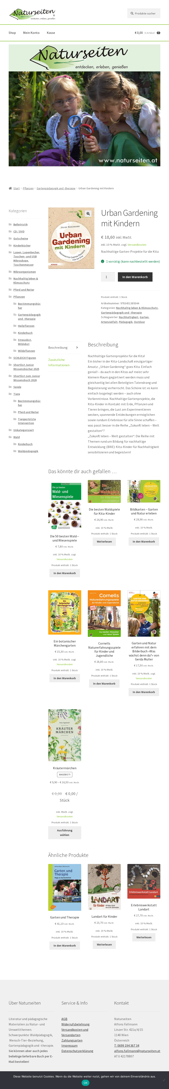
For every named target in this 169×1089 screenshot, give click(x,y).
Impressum (69, 1045)
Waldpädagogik (28, 451)
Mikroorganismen (24, 272)
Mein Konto (31, 33)
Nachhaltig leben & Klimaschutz (137, 308)
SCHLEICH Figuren (24, 358)
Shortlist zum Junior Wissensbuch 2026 (26, 378)
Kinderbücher (22, 245)
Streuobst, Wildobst (25, 342)
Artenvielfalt (109, 322)
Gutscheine (20, 238)
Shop (12, 33)
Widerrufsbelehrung (75, 1024)
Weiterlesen (104, 541)
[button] (88, 213)
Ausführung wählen (64, 832)
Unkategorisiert (23, 430)
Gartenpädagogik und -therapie (56, 188)
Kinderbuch (25, 333)
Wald (16, 437)
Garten (144, 317)
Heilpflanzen (26, 326)
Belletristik (20, 224)
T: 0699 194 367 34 (126, 1045)
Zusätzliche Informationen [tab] (58, 362)
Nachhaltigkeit (128, 317)
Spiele (17, 387)
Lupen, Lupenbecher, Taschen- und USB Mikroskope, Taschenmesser (26, 258)
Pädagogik (126, 322)
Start (16, 188)
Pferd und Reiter (23, 290)
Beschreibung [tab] (58, 347)
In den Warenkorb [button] (65, 573)
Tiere (16, 394)
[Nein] (164, 1080)
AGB (64, 1019)
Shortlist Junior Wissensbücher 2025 (26, 367)
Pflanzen (28, 188)
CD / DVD (19, 231)
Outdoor (139, 322)
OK (86, 1082)
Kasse (51, 33)
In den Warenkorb (135, 277)
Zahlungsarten (71, 1040)
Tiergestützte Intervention (27, 421)
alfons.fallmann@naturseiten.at (137, 1051)
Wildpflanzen (26, 351)
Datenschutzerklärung (77, 1051)
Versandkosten (137, 244)
